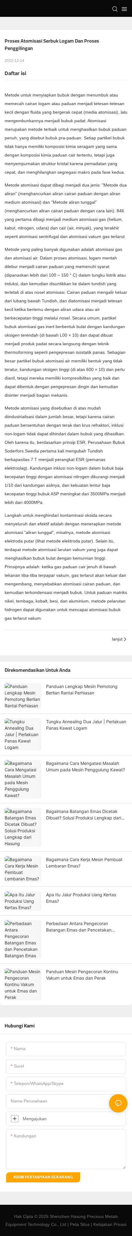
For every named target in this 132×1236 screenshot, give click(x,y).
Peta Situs (80, 1224)
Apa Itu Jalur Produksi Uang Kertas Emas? (81, 898)
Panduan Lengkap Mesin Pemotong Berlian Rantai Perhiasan (82, 689)
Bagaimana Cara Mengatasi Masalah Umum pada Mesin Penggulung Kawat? (85, 766)
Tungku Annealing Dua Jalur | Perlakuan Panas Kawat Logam (86, 725)
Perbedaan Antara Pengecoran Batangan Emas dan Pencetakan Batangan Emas (78, 927)
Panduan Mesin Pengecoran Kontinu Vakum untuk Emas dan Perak (82, 975)
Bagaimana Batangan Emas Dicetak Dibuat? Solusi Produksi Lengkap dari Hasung (83, 815)
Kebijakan (102, 1224)
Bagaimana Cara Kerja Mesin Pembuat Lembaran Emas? (84, 862)
